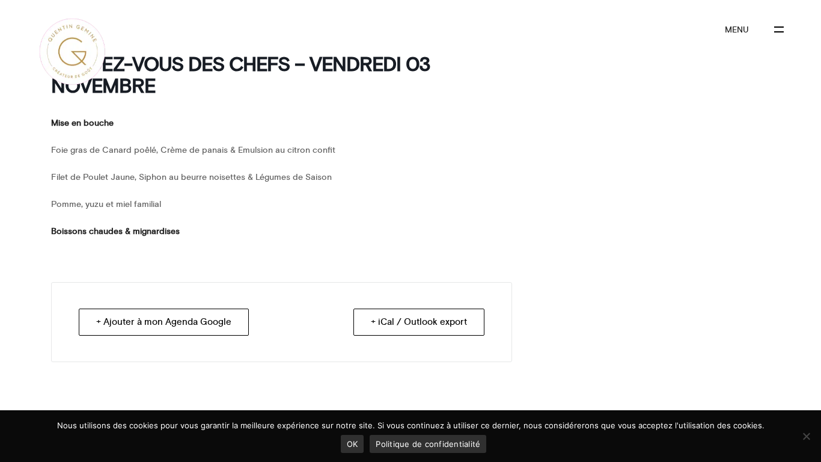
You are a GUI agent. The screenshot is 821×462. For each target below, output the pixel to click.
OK (352, 444)
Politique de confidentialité (428, 444)
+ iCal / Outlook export (419, 322)
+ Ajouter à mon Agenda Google (163, 322)
